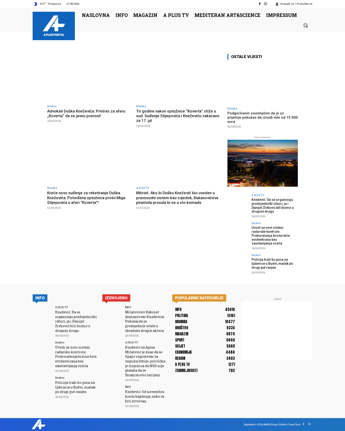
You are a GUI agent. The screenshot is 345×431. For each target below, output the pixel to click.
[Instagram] (265, 4)
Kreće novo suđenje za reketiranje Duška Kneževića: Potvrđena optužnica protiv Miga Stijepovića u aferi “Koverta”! (86, 197)
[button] (305, 25)
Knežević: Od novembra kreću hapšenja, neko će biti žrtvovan (144, 396)
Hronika (141, 106)
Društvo (51, 106)
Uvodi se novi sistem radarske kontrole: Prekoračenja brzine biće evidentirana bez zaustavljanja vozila (271, 235)
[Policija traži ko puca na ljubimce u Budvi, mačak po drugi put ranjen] (238, 264)
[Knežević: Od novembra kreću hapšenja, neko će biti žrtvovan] (112, 395)
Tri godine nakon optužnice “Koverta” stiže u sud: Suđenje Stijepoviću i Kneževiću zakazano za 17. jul (177, 116)
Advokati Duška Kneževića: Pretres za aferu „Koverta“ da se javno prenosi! (86, 113)
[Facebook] (260, 4)
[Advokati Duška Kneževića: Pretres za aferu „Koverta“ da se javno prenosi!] (89, 78)
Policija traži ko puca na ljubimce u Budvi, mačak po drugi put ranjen (272, 263)
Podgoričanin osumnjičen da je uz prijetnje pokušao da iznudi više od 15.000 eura (262, 117)
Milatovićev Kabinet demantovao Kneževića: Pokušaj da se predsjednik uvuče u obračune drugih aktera (145, 321)
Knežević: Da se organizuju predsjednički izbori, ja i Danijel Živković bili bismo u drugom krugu (273, 205)
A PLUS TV (142, 187)
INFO (128, 307)
